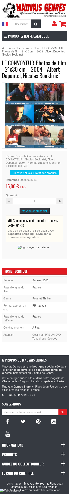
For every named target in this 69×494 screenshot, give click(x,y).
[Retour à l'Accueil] (3, 48)
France (36, 287)
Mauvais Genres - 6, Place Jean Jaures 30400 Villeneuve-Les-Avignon (37, 485)
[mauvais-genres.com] (34, 9)
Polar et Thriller (41, 298)
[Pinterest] (38, 421)
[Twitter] (23, 421)
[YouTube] (7, 433)
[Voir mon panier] (62, 23)
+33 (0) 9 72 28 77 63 (22, 395)
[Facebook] (7, 421)
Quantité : (12, 195)
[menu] (54, 23)
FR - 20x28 (39, 305)
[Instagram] (53, 421)
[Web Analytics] (10, 490)
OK (63, 412)
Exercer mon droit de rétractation (40, 490)
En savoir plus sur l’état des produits (35, 173)
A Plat (35, 327)
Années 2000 (40, 280)
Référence (12, 179)
